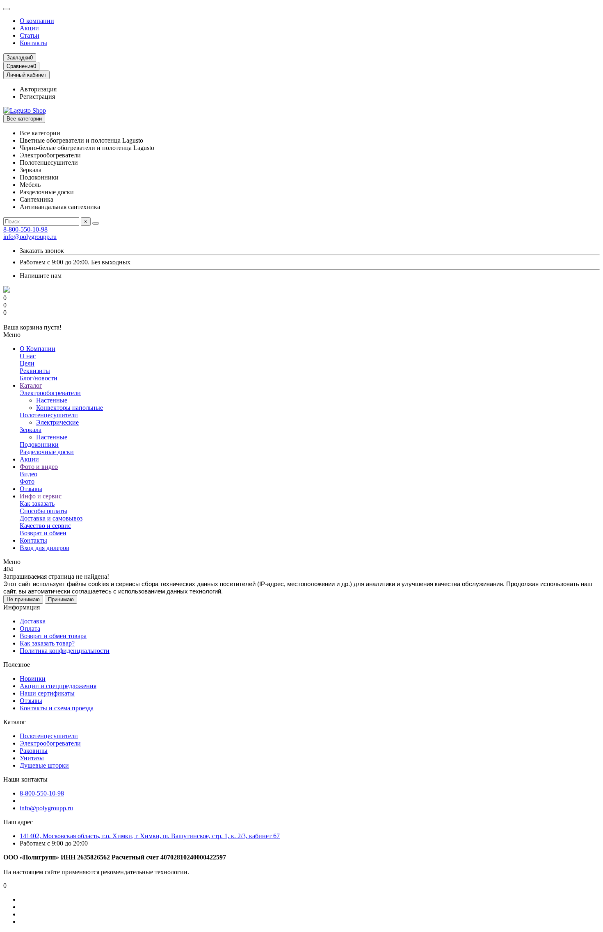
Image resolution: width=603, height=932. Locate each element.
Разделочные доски (47, 451)
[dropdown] (6, 9)
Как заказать (37, 503)
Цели (27, 363)
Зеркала (30, 429)
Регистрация (37, 96)
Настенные (51, 400)
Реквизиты (35, 370)
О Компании (37, 348)
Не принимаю (23, 599)
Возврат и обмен (43, 533)
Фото (27, 481)
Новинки (33, 678)
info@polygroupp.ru (30, 236)
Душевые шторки (44, 765)
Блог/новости (38, 378)
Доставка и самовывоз (51, 518)
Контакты (33, 42)
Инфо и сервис (41, 496)
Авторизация (38, 89)
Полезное (16, 664)
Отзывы (31, 488)
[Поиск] (95, 223)
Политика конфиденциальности (65, 650)
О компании (37, 20)
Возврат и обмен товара (53, 635)
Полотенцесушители (49, 414)
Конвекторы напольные (69, 407)
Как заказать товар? (47, 643)
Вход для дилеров (44, 547)
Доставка (33, 621)
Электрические (57, 422)
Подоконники (39, 444)
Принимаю (61, 599)
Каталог (31, 385)
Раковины (34, 750)
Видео (28, 474)
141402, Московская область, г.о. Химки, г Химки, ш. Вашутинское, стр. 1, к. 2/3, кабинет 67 (150, 835)
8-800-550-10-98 (25, 229)
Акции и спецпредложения (58, 685)
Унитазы (32, 758)
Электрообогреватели (50, 392)
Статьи (29, 35)
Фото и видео (39, 466)
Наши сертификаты (47, 693)
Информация (21, 607)
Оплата (30, 628)
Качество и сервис (45, 525)
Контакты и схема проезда (57, 708)
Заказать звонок (42, 250)
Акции (29, 28)
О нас (28, 355)
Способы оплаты (43, 510)
